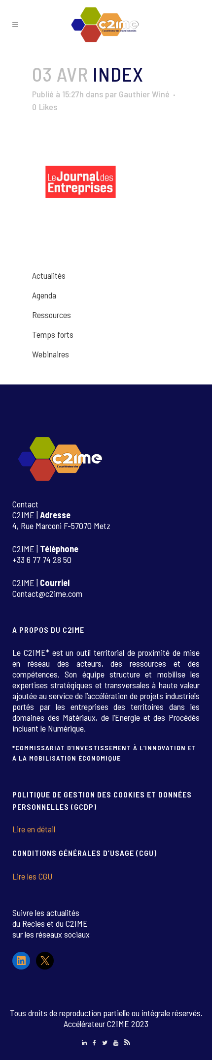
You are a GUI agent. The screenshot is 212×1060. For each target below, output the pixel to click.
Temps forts (52, 334)
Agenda (44, 295)
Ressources (51, 314)
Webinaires (50, 354)
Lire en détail (33, 829)
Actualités (49, 275)
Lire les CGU (32, 876)
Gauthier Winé (144, 93)
